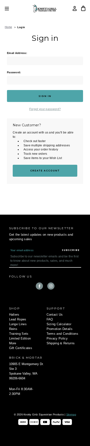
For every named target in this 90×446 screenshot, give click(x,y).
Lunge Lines (18, 324)
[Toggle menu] (10, 8)
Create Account (45, 170)
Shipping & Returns (61, 343)
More (12, 343)
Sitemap (71, 414)
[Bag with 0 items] (83, 8)
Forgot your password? (45, 109)
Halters (14, 314)
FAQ (50, 319)
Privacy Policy (57, 338)
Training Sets (19, 333)
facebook (39, 286)
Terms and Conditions (62, 333)
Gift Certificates (20, 348)
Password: (14, 72)
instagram (50, 286)
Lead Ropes (17, 319)
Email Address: (17, 53)
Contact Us (55, 314)
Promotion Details (60, 329)
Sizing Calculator (59, 324)
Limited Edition (20, 338)
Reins (13, 329)
